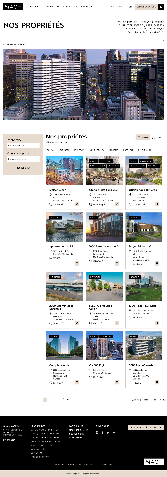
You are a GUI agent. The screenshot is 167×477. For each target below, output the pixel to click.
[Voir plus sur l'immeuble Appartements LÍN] (77, 263)
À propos (33, 7)
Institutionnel (144, 150)
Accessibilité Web (40, 457)
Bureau (50, 150)
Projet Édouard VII (140, 246)
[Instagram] (97, 433)
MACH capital (76, 430)
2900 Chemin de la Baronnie (61, 307)
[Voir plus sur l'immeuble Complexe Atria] (77, 382)
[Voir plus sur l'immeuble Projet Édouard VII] (157, 263)
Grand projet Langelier (103, 190)
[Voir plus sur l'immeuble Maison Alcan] (77, 204)
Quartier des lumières (143, 190)
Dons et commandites (42, 430)
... (58, 400)
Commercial (79, 150)
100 (164, 400)
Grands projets (96, 150)
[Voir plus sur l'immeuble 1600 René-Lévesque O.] (117, 263)
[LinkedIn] (108, 433)
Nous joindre (116, 7)
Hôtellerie (128, 150)
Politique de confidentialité (46, 434)
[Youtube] (114, 433)
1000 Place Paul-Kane (143, 305)
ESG (101, 7)
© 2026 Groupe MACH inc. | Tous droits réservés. (83, 474)
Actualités (69, 7)
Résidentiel (64, 150)
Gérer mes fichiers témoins (45, 441)
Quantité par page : (140, 400)
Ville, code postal (18, 153)
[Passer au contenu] (163, 38)
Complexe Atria (59, 365)
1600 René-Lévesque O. (104, 246)
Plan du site (75, 438)
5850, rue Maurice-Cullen (101, 307)
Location (74, 426)
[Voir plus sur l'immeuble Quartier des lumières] (157, 204)
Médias (34, 453)
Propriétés (51, 7)
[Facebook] (102, 433)
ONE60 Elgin (97, 365)
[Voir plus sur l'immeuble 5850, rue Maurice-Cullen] (117, 323)
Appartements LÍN (61, 246)
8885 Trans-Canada (141, 365)
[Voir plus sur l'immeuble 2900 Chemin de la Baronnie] (77, 323)
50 (160, 400)
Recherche (14, 140)
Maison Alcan (57, 190)
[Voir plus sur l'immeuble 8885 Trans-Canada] (157, 382)
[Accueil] (13, 6)
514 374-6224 (9, 440)
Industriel (114, 150)
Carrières (87, 7)
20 (155, 400)
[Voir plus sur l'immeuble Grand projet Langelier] (117, 204)
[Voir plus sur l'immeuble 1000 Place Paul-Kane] (157, 323)
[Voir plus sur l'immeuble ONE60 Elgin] (117, 382)
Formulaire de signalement (45, 438)
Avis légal (36, 449)
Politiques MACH (39, 445)
